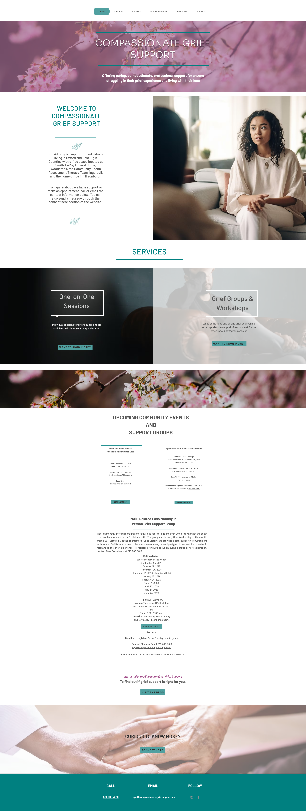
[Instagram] (192, 797)
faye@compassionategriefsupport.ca (151, 647)
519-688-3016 (165, 644)
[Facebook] (198, 797)
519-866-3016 (194, 488)
